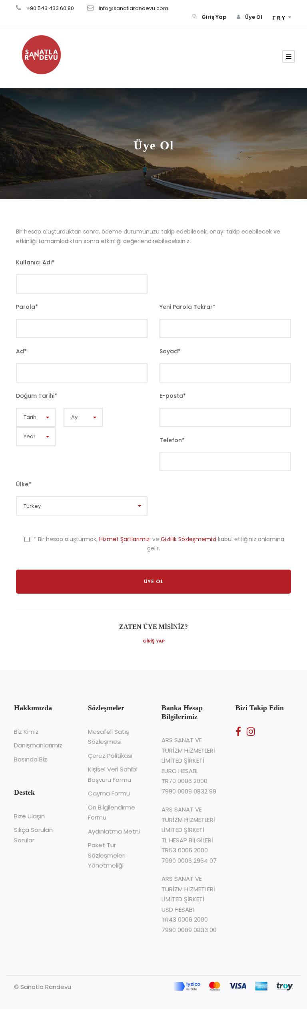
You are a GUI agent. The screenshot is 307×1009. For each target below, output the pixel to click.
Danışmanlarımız (38, 745)
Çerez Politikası (110, 755)
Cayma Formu (109, 793)
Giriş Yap (154, 641)
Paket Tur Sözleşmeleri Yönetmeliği (107, 855)
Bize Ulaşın (29, 816)
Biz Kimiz (26, 731)
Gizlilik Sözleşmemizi (188, 539)
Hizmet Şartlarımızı (125, 539)
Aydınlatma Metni (114, 831)
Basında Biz (30, 759)
